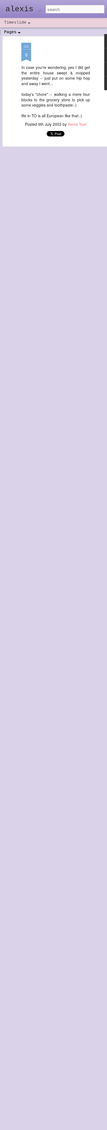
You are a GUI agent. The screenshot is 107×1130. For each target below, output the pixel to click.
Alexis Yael (77, 124)
